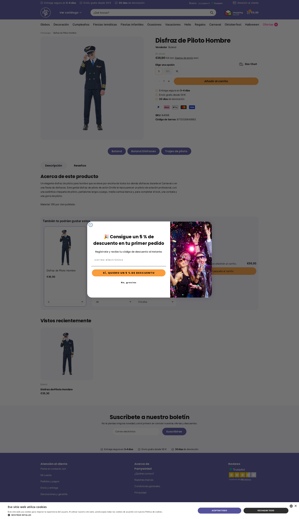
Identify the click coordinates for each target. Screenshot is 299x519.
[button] (93, 515)
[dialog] (149, 510)
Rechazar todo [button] (266, 510)
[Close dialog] (91, 225)
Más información (170, 511)
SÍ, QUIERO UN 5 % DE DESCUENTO (129, 273)
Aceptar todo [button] (219, 510)
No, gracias (128, 282)
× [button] (295, 506)
